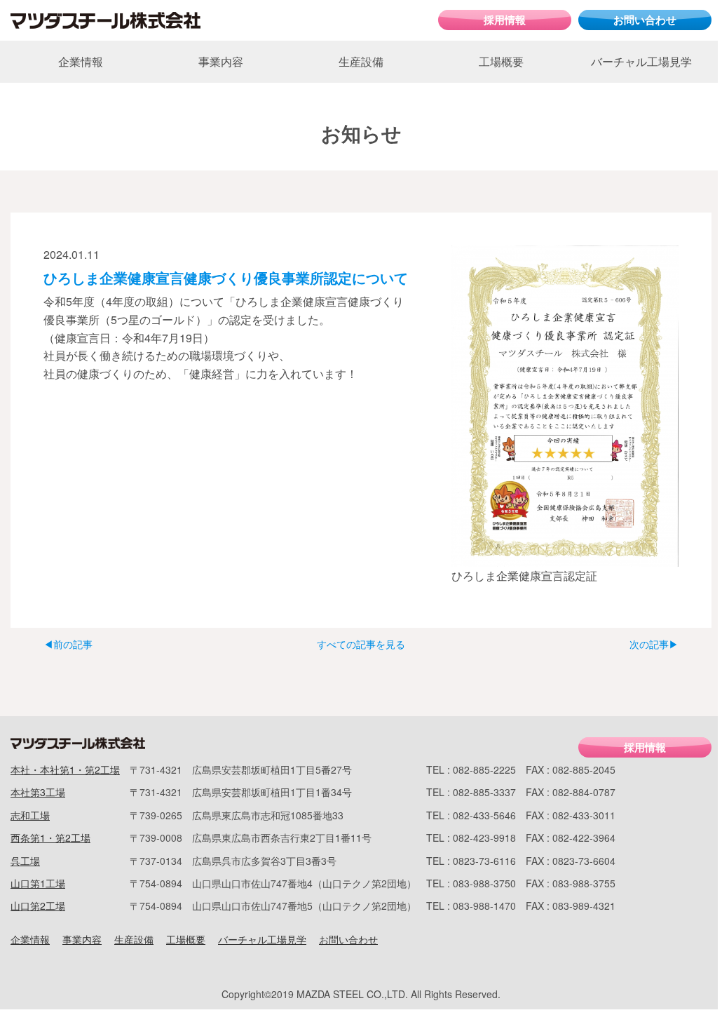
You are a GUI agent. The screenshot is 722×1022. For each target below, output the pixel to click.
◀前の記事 (68, 644)
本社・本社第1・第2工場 (65, 769)
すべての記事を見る (361, 644)
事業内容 (220, 61)
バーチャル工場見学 (641, 61)
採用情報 (505, 19)
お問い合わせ (644, 19)
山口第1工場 (38, 883)
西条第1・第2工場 (50, 838)
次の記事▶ (654, 644)
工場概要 (501, 61)
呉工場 (25, 861)
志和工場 (30, 815)
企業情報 (80, 61)
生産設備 (361, 61)
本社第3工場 (38, 792)
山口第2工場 (38, 906)
